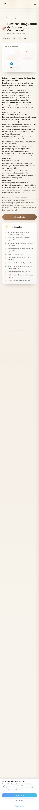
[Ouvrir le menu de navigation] (35, 4)
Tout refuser (19, 800)
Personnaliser (19, 806)
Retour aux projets (11, 18)
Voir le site (21, 217)
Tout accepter (19, 795)
